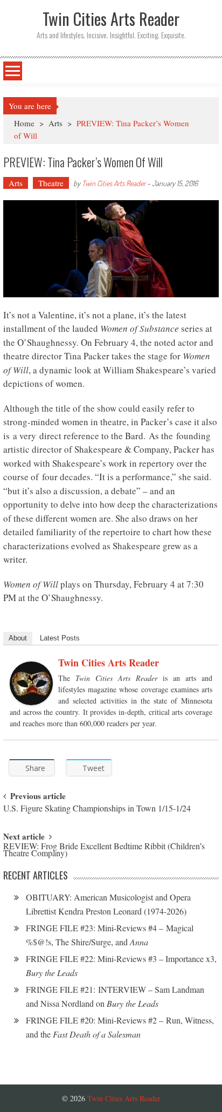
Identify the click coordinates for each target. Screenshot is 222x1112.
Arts (55, 123)
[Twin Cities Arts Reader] (31, 683)
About (18, 638)
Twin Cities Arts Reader (113, 183)
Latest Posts (60, 638)
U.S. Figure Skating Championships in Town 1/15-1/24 (97, 809)
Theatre (51, 183)
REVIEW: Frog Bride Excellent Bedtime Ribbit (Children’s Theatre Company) (104, 850)
